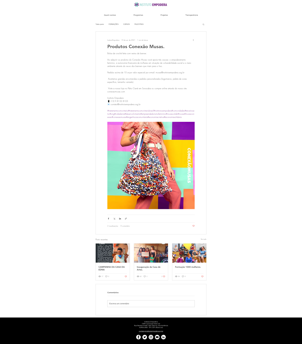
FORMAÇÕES (114, 24)
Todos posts (100, 24)
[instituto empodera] (138, 337)
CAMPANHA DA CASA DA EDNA (112, 268)
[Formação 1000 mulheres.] (189, 253)
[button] (203, 24)
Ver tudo (203, 239)
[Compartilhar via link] (126, 218)
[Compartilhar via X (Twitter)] (114, 218)
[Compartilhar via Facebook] (108, 218)
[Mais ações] (193, 40)
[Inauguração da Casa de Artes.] (151, 253)
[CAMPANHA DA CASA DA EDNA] (113, 253)
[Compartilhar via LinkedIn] (120, 218)
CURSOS (126, 24)
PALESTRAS (139, 24)
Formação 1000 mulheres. (188, 267)
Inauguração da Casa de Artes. (148, 268)
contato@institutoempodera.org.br (151, 331)
